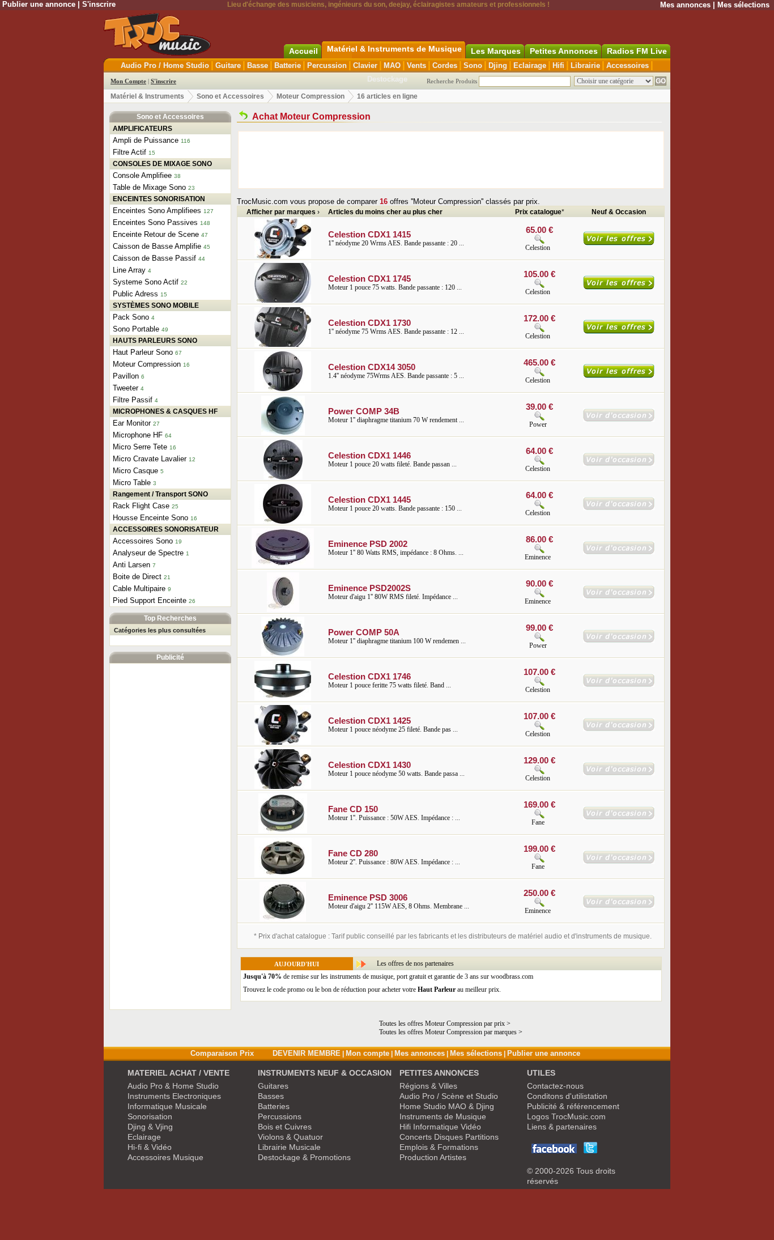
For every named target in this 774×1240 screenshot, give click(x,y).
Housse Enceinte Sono (150, 517)
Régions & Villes (428, 1085)
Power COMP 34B (363, 411)
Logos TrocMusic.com (566, 1116)
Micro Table (132, 482)
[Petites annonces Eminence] (618, 552)
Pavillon (126, 376)
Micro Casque (135, 470)
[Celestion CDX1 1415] (282, 256)
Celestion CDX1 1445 (369, 499)
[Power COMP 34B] (283, 433)
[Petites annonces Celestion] (618, 464)
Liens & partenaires (562, 1126)
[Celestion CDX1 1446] (283, 477)
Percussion (327, 65)
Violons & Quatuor (290, 1136)
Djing (497, 65)
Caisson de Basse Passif (154, 258)
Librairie (585, 65)
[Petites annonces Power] (618, 419)
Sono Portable (136, 329)
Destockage (387, 79)
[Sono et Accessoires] (243, 116)
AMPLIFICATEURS (142, 129)
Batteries (274, 1106)
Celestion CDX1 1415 (369, 234)
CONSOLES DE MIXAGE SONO (162, 164)
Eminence (538, 557)
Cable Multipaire (139, 588)
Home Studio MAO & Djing (446, 1106)
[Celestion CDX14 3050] (282, 389)
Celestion (537, 248)
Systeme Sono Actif (145, 282)
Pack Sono (131, 317)
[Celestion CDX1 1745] (282, 300)
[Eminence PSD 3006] (283, 919)
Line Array (129, 270)
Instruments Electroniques (174, 1096)
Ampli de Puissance (145, 140)
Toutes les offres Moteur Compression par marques (448, 1032)
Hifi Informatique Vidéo (440, 1126)
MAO (392, 65)
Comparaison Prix (222, 1053)
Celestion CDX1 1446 (369, 455)
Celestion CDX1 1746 (369, 676)
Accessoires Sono (143, 541)
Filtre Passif (132, 400)
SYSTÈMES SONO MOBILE (156, 305)
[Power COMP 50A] (282, 654)
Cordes (444, 65)
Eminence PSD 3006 (367, 897)
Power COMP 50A (363, 632)
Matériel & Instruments (147, 96)
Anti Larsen (131, 564)
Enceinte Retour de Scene (156, 234)
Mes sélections (743, 5)
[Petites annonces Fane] (618, 817)
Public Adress (135, 294)
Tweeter (125, 388)
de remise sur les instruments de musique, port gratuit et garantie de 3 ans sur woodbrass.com (388, 976)
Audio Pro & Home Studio (173, 1085)
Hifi (558, 65)
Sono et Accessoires (230, 96)
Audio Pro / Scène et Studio (448, 1096)
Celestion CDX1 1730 (369, 323)
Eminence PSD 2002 (367, 544)
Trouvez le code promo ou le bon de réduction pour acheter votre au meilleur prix (371, 989)
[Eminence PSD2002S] (283, 610)
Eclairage (529, 65)
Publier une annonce (38, 4)
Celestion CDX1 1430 (369, 765)
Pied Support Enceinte (149, 600)
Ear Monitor (132, 423)
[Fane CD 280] (283, 875)
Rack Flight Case (141, 506)
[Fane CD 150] (282, 831)
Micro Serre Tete (140, 447)
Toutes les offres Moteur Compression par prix (442, 1023)
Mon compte (367, 1053)
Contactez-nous (555, 1085)
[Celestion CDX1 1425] (282, 742)
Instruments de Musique (442, 1116)
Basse (257, 65)
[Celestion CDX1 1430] (282, 787)
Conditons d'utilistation (567, 1096)
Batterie (287, 65)
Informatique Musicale (167, 1106)
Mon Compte (128, 81)
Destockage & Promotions (304, 1157)
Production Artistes (432, 1157)
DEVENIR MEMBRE (307, 1053)
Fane (538, 822)
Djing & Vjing (150, 1126)
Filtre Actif (129, 152)
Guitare (228, 65)
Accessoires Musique (165, 1157)
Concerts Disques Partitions (449, 1136)
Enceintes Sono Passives (155, 222)
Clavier (365, 65)
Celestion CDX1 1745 (369, 278)
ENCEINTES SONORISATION (159, 199)
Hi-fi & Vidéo (149, 1147)
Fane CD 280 (353, 853)
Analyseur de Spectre (148, 553)
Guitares (273, 1085)
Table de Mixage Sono (149, 187)
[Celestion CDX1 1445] (282, 521)
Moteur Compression (311, 96)
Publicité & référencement (573, 1106)
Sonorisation (149, 1116)
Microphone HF (138, 435)
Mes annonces (685, 5)
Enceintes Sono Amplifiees (157, 210)
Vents (416, 65)
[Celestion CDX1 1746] (282, 698)
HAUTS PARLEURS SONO (155, 341)
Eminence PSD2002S (369, 588)
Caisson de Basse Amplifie (157, 246)
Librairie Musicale (289, 1147)
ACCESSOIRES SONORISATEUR (166, 529)
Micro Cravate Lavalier (149, 459)
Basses (271, 1096)
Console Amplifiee (142, 175)
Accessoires (627, 65)
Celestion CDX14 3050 (371, 367)
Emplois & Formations (438, 1147)
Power (538, 424)
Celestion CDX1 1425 (369, 720)
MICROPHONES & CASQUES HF (165, 411)
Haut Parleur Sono (143, 352)
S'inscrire (99, 4)
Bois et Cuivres (285, 1126)
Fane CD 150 (353, 809)
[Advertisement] (170, 836)
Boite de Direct (137, 576)
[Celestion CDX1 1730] (282, 345)
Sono (472, 65)
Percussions (279, 1116)
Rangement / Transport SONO (160, 494)
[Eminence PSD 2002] (283, 566)
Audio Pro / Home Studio (165, 65)
